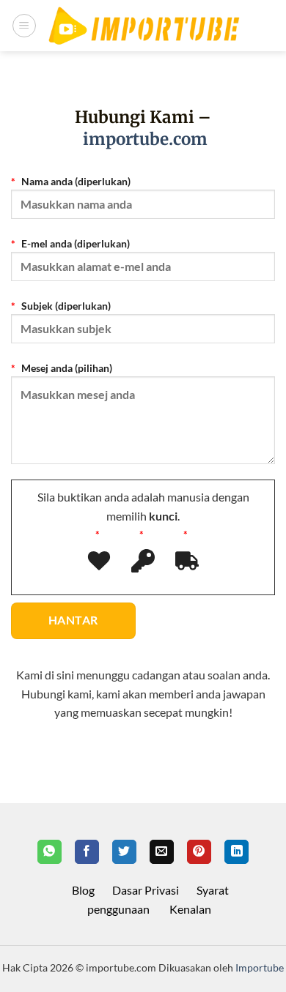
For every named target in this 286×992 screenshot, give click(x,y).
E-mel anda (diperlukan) (74, 243)
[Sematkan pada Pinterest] (199, 852)
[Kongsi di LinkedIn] (236, 852)
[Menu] (24, 25)
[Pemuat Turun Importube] (144, 26)
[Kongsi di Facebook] (87, 852)
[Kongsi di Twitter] (124, 852)
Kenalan (190, 909)
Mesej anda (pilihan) (65, 368)
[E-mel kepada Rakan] (162, 852)
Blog (83, 890)
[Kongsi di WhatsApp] (49, 852)
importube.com (145, 139)
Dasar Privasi (145, 890)
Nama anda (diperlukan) (75, 181)
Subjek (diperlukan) (65, 305)
